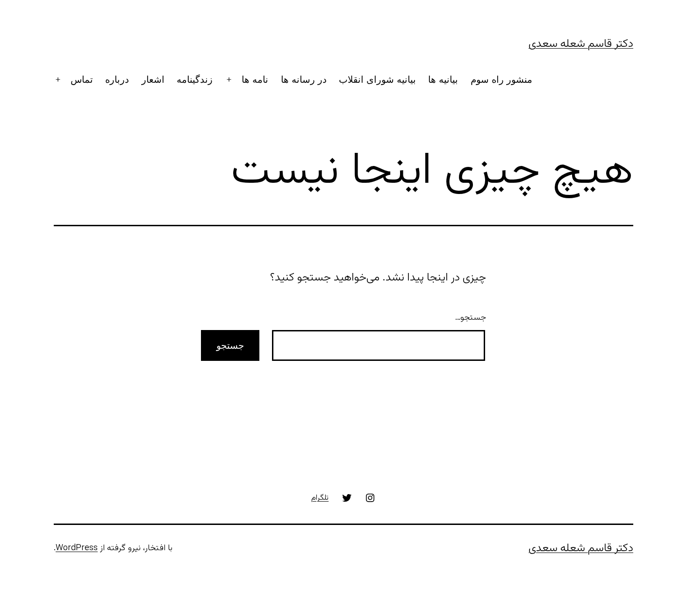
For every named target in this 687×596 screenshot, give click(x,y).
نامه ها (255, 79)
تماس (82, 79)
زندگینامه (195, 79)
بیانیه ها (443, 79)
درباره (117, 79)
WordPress (77, 548)
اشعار (153, 79)
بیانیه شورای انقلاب (377, 79)
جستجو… (470, 317)
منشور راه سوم (501, 79)
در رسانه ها (304, 79)
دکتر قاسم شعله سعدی (581, 44)
